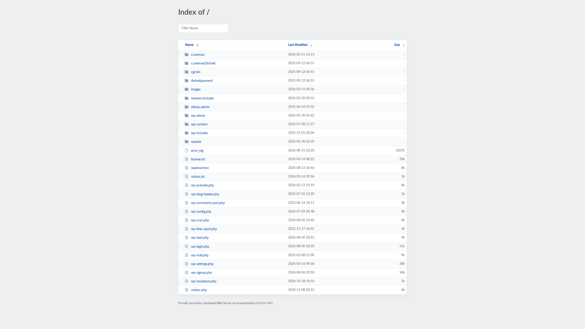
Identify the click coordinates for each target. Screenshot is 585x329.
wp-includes (199, 133)
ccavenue (197, 54)
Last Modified (297, 45)
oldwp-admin (200, 107)
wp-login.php (200, 246)
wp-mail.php (199, 255)
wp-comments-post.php (208, 203)
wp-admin (198, 115)
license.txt (198, 159)
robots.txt (198, 176)
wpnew (196, 141)
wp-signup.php (201, 272)
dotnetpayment (202, 80)
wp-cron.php (200, 220)
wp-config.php (201, 211)
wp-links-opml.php (204, 229)
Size (397, 45)
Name (189, 45)
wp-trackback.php (203, 281)
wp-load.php (200, 237)
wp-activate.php (202, 185)
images (196, 89)
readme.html (200, 168)
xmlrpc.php (199, 290)
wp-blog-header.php (205, 194)
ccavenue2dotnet (203, 63)
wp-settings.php (202, 264)
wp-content (199, 124)
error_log (197, 150)
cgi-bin (195, 72)
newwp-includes (202, 98)
